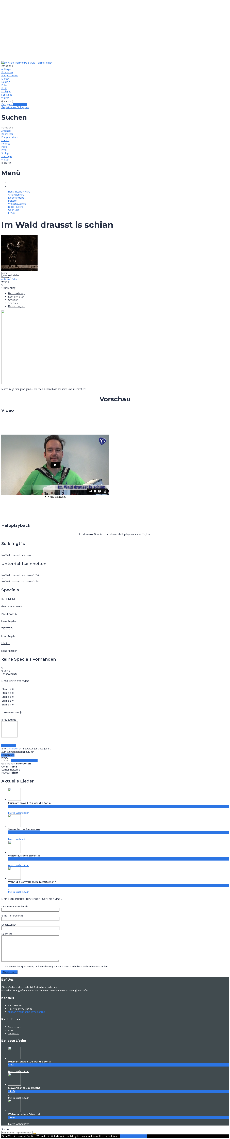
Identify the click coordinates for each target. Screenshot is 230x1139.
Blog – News (118, 44)
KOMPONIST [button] (10, 613)
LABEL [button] (5, 643)
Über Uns (118, 49)
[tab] (115, 599)
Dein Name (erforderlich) (14, 906)
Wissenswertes (118, 39)
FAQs (118, 54)
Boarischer (7, 72)
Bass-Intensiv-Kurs (118, 20)
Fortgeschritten (9, 75)
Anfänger (6, 69)
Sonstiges (6, 94)
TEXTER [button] (7, 628)
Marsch (5, 78)
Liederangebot (118, 30)
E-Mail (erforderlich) (12, 915)
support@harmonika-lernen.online (26, 1011)
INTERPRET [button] (9, 599)
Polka (4, 85)
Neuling (5, 81)
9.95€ (4, 757)
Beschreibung (16, 293)
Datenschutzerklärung (135, 1136)
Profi (4, 88)
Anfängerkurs (118, 25)
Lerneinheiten (16, 296)
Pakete (118, 35)
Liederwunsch (8, 924)
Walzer (5, 97)
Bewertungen (16, 306)
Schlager (6, 91)
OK (121, 1136)
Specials (13, 303)
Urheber (13, 299)
